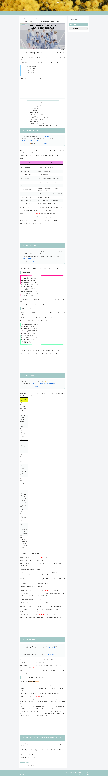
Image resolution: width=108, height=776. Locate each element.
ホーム (66, 772)
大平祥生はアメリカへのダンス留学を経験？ (40, 117)
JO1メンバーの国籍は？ (34, 121)
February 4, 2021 (50, 654)
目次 (41, 102)
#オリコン (31, 651)
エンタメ (27, 762)
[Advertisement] (42, 88)
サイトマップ (80, 772)
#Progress (36, 651)
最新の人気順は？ (34, 108)
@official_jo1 (25, 140)
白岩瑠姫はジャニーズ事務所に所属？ (39, 114)
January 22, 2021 (43, 143)
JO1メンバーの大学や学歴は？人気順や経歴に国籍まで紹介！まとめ (43, 125)
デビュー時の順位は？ (35, 110)
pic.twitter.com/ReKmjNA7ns (28, 258)
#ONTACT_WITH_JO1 (37, 383)
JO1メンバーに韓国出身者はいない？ (38, 123)
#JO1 (23, 651)
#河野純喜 (47, 136)
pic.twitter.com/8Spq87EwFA (48, 383)
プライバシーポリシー (72, 772)
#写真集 (27, 651)
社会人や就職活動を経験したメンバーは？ (40, 119)
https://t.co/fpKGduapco (54, 647)
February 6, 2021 (36, 261)
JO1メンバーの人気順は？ (34, 106)
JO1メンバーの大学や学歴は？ (35, 105)
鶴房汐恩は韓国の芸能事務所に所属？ (39, 116)
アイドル (23, 762)
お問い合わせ (86, 772)
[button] (87, 19)
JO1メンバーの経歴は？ (34, 112)
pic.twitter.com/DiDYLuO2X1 (34, 140)
